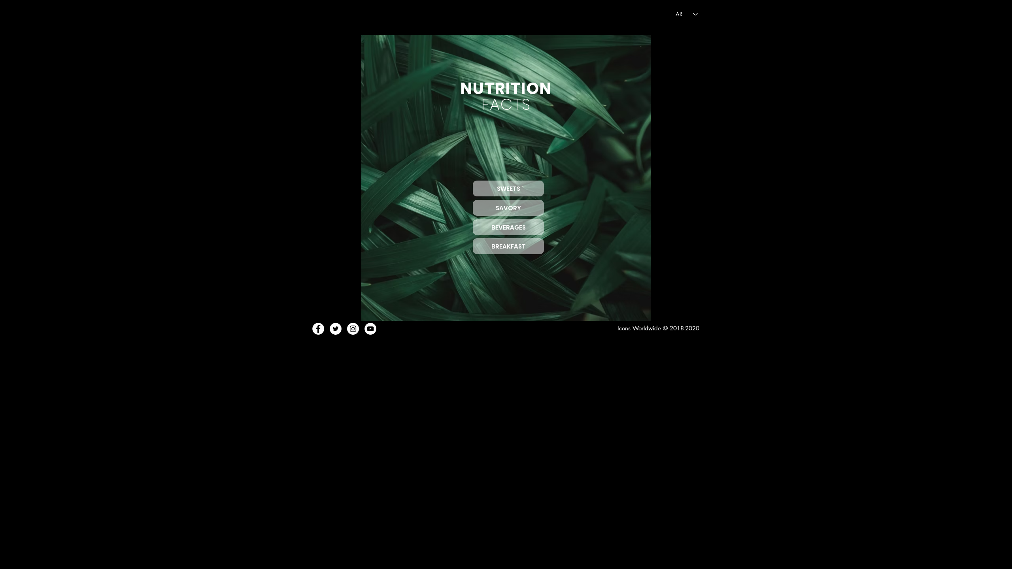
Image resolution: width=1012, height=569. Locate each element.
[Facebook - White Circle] (318, 329)
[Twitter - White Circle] (336, 329)
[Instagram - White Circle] (353, 329)
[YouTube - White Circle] (370, 329)
